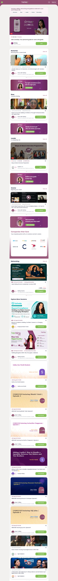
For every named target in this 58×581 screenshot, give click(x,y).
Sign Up (54, 2)
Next (47, 63)
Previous (11, 63)
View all (45, 51)
